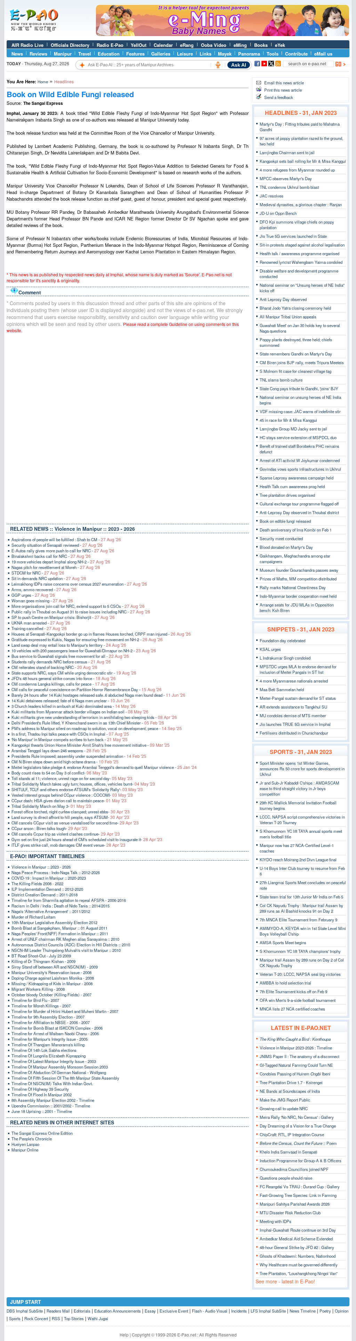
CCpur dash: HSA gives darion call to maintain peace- (69, 800)
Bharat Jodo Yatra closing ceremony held (295, 308)
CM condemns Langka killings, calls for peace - (63, 684)
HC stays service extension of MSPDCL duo (298, 437)
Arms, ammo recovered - (43, 589)
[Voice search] (218, 64)
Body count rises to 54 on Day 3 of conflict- (59, 773)
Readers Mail (58, 1311)
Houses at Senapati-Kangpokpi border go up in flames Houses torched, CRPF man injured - (101, 634)
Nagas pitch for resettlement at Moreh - (55, 567)
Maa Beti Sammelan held (282, 689)
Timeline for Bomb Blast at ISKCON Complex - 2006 (57, 1028)
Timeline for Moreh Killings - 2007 (41, 1005)
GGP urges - (33, 595)
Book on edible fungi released (285, 521)
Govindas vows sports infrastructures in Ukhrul (300, 469)
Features (135, 53)
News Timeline (303, 1311)
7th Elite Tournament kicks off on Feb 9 (293, 991)
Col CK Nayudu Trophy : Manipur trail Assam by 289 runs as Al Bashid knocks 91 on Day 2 (301, 908)
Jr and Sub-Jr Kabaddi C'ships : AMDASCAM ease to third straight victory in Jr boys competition (299, 788)
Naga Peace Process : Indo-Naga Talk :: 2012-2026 (55, 872)
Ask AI (238, 65)
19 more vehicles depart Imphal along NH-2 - (60, 561)
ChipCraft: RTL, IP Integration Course (292, 1134)
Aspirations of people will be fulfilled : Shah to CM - (66, 539)
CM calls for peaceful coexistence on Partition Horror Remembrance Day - (86, 689)
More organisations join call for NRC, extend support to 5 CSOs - (78, 606)
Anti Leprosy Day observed (283, 299)
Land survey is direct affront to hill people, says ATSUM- (70, 817)
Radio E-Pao (110, 45)
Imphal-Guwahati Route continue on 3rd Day (298, 1230)
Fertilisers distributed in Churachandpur (294, 733)
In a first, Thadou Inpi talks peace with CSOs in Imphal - (70, 734)
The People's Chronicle (31, 1138)
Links (205, 53)
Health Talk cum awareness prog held (292, 486)
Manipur (63, 53)
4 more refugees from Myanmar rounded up (297, 170)
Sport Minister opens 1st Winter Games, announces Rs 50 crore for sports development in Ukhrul (302, 768)
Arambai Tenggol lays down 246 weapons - (58, 750)
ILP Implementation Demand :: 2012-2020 (47, 889)
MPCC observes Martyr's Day (286, 178)
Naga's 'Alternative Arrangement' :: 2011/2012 (50, 911)
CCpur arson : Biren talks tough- (49, 828)
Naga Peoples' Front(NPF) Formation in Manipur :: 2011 (59, 933)
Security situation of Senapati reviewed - (57, 545)
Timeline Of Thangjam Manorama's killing (47, 1044)
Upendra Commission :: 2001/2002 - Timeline (50, 1105)
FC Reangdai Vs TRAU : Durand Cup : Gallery (300, 1186)
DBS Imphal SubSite (25, 1311)
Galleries (160, 53)
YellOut (138, 45)
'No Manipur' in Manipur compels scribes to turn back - (69, 739)
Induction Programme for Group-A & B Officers (300, 1160)
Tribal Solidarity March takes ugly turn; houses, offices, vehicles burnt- (83, 784)
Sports (15, 1318)
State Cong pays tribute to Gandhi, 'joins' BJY (299, 388)
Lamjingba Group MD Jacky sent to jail (293, 428)
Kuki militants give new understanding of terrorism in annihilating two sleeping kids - (94, 717)
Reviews (38, 53)
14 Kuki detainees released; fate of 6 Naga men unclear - (70, 700)
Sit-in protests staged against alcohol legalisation (302, 245)
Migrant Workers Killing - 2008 (38, 989)
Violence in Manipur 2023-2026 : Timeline (296, 1047)
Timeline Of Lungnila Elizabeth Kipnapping (48, 1055)
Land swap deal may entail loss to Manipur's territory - (68, 645)
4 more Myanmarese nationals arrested (294, 681)
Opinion (341, 1311)
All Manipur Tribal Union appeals (288, 316)
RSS (56, 1318)
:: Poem (298, 1143)
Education (109, 53)
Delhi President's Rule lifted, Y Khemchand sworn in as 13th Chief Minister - (87, 723)
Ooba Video (213, 45)
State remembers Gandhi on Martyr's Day (296, 354)
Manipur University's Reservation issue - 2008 (51, 972)
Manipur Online (24, 1150)
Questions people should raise (286, 1178)
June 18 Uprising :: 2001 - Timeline (41, 1111)
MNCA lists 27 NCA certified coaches (292, 1009)
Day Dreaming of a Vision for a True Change (298, 1126)
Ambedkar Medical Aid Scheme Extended (296, 1238)
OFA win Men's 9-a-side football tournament (297, 1000)
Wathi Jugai (98, 1318)
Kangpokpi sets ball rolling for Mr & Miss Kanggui (303, 161)
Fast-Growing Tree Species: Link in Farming (298, 1195)
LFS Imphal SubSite (268, 1311)
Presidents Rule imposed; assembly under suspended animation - (78, 756)
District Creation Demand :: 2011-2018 (44, 894)
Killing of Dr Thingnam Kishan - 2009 (43, 961)
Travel (84, 53)
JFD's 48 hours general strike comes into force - (63, 678)
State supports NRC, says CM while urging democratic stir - (73, 673)
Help (124, 1335)
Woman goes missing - (42, 600)
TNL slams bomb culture (281, 380)
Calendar (163, 45)
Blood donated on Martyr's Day (286, 547)
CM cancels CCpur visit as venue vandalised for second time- (75, 822)
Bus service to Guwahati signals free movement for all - (70, 656)
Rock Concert (36, 1318)
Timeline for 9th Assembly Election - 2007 (47, 1017)
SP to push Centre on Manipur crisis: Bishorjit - (63, 617)
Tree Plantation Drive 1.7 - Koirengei (291, 1082)
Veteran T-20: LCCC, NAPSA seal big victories (300, 974)
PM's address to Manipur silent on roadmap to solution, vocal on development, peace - (96, 728)
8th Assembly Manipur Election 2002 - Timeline (52, 1100)
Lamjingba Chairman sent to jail (287, 152)
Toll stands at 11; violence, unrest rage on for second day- (71, 778)
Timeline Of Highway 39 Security (40, 1089)
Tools (272, 53)
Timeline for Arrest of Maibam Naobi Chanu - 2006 (55, 1033)
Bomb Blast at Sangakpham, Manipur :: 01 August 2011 (59, 928)
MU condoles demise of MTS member (293, 715)
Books (261, 45)
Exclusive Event (174, 1311)
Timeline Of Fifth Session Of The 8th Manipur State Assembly (65, 1078)
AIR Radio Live (27, 45)
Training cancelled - (39, 628)
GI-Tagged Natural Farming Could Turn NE (296, 1065)
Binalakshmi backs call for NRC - (51, 556)
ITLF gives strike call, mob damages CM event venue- (68, 845)
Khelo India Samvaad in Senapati (288, 1152)
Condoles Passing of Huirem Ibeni (295, 1073)
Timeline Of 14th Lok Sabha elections (43, 1050)
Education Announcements (117, 1311)
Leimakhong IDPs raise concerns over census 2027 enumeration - (79, 584)
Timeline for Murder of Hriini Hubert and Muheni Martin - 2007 (64, 1011)
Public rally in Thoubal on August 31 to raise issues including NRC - (80, 611)
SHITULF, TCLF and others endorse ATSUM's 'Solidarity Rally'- (77, 789)
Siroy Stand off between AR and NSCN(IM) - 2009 (54, 967)
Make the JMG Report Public (285, 1100)
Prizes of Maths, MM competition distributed (298, 578)
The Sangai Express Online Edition (42, 1133)
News (17, 53)
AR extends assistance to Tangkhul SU (293, 707)
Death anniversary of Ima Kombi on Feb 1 (296, 530)
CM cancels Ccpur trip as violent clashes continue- (65, 834)
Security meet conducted (281, 538)
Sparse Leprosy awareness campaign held (296, 477)
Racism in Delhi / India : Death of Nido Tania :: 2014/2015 (60, 905)
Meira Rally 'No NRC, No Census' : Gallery (297, 1117)
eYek (280, 45)
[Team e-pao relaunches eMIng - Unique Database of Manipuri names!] (222, 34)
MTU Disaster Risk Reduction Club (290, 1212)
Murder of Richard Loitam (33, 917)
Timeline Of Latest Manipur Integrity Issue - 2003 (53, 1061)
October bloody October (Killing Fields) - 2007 (51, 994)
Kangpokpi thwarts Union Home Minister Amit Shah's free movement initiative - (90, 745)
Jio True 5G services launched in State (293, 236)
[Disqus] (128, 427)
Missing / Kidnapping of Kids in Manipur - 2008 (51, 983)
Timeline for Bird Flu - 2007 (35, 1000)
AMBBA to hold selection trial (285, 983)
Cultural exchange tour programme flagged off (299, 503)
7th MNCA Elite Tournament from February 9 (298, 919)
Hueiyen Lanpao (25, 1144)
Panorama (249, 53)
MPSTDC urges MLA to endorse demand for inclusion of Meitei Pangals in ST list (298, 669)
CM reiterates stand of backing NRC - (54, 667)
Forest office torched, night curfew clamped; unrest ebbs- (70, 811)
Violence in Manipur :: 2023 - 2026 (41, 867)
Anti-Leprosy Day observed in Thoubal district (299, 512)
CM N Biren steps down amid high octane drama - (65, 761)
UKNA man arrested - (40, 623)
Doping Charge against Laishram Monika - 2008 (52, 978)
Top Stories (74, 1318)
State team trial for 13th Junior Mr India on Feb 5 (301, 896)
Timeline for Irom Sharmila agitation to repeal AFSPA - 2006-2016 (68, 900)
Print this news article (283, 90)
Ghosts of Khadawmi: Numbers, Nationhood (297, 1256)
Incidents (239, 1311)
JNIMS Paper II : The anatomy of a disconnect (299, 1056)
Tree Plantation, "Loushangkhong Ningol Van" (299, 1273)
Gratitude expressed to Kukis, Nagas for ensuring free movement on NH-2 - (87, 639)
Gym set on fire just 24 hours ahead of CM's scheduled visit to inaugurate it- (86, 839)
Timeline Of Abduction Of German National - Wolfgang (58, 1072)
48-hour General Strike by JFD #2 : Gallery (297, 1247)
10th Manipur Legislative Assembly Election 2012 (54, 922)
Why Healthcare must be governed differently (299, 1264)
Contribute (296, 53)
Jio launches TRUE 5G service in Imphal (295, 724)
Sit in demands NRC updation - (48, 578)
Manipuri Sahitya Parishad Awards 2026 (295, 1204)
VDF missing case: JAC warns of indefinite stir (300, 411)
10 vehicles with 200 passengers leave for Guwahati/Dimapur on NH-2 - (83, 650)
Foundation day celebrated (282, 640)
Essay (150, 1311)
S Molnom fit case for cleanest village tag (295, 371)
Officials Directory (70, 45)
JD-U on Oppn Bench (278, 213)
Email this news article (284, 82)
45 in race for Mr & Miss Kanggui (288, 420)
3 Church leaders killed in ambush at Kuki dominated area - (73, 706)
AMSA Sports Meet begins (283, 942)
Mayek (225, 53)
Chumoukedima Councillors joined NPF (294, 1169)
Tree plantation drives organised (287, 495)
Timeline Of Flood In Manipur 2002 (41, 1094)
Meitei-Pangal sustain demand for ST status (298, 698)
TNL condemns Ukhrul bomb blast (289, 187)
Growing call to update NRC (284, 1108)
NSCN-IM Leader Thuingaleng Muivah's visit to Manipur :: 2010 (66, 950)
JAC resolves (271, 196)
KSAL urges (270, 649)
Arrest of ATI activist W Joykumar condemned (300, 460)
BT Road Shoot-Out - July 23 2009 (41, 955)
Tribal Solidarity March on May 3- (51, 806)
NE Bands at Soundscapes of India (290, 1091)
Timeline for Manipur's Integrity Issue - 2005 (49, 1039)
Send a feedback (278, 97)
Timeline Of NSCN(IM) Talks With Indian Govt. (52, 1083)
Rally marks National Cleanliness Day (293, 587)
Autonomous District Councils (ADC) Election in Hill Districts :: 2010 (70, 944)
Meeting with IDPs (275, 1221)
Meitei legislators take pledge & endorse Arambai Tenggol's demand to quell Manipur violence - (104, 767)
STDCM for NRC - (37, 573)
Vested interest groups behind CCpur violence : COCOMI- (72, 795)
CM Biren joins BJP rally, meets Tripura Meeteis (302, 362)
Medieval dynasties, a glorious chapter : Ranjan (301, 204)
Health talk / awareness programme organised (299, 253)
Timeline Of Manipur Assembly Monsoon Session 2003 (59, 1067)
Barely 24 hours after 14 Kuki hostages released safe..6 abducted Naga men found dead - (98, 695)
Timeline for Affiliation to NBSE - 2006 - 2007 (50, 1022)
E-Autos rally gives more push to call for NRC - (62, 550)
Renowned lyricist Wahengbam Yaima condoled (301, 262)
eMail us (323, 53)
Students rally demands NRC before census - (61, 661)
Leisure (185, 53)
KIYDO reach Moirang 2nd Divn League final (298, 859)
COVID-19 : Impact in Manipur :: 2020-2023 (48, 878)
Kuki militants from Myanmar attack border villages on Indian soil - (79, 711)
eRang (187, 45)
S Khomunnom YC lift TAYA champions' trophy (300, 951)
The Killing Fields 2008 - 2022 (37, 883)
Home (43, 81)
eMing (240, 45)
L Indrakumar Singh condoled (285, 658)
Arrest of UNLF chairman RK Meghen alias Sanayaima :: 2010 (65, 939)
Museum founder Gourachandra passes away (299, 570)
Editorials (82, 1311)
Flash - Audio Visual (209, 1311)
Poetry (325, 1311)
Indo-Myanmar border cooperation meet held (298, 596)
